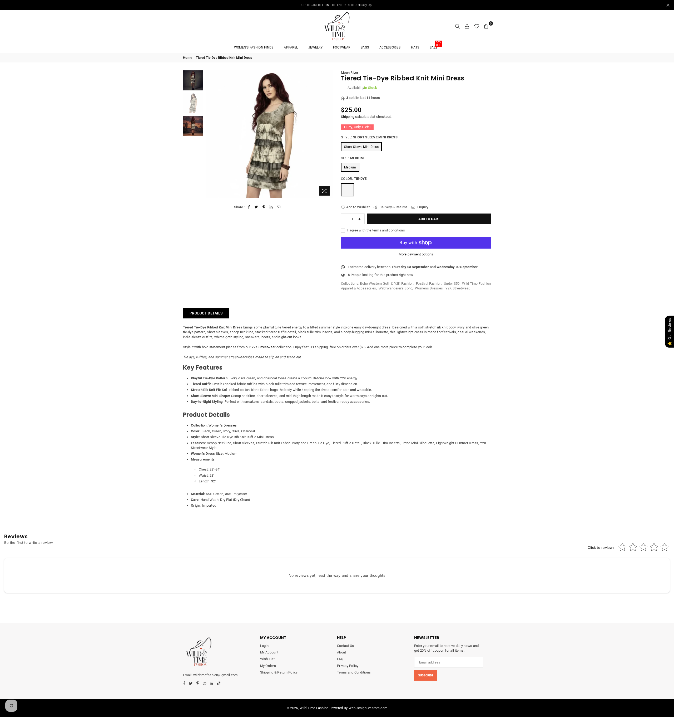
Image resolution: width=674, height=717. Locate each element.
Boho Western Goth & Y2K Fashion (386, 283)
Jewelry (315, 47)
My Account (269, 652)
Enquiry (422, 207)
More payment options (416, 254)
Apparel (291, 47)
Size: (352, 158)
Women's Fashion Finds (253, 47)
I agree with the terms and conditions (375, 230)
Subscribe (425, 675)
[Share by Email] (279, 207)
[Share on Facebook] (249, 207)
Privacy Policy (348, 666)
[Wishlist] (477, 26)
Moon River (349, 73)
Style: (369, 137)
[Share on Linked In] (271, 207)
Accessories (389, 47)
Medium (350, 167)
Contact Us (345, 646)
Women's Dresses (429, 288)
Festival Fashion (428, 283)
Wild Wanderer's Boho (395, 288)
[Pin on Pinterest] (264, 207)
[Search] (457, 26)
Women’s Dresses (223, 425)
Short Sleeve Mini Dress (361, 147)
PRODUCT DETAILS (206, 313)
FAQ (340, 659)
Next (328, 134)
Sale (435, 45)
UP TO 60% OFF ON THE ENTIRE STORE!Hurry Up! (337, 5)
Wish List (267, 659)
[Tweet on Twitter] (256, 207)
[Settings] (467, 26)
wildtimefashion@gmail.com (215, 675)
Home (187, 58)
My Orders (268, 666)
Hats (415, 47)
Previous (210, 134)
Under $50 (451, 283)
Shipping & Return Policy (279, 672)
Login (264, 646)
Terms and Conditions (354, 672)
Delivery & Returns (393, 207)
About (341, 652)
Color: (354, 179)
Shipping (347, 117)
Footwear (341, 47)
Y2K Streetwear (457, 288)
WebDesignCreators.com (368, 708)
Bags (365, 47)
